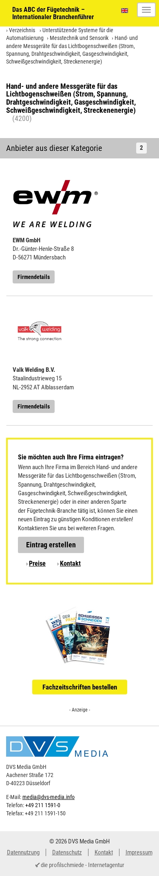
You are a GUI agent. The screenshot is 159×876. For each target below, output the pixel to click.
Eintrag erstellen (51, 544)
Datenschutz (67, 852)
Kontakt (70, 563)
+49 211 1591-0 (42, 805)
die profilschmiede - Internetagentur (82, 865)
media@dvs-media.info (48, 797)
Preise (37, 563)
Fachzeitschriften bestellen (79, 687)
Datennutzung (23, 852)
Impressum (139, 852)
